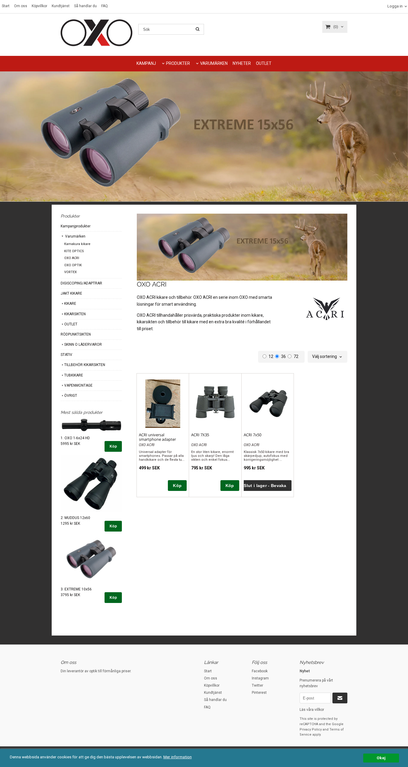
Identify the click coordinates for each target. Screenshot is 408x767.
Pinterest (259, 693)
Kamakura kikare (77, 244)
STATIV (66, 355)
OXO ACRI (71, 258)
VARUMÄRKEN (214, 63)
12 (271, 356)
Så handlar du (85, 6)
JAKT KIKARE (71, 293)
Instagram (260, 678)
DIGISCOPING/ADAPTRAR (81, 283)
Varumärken (74, 236)
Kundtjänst (61, 6)
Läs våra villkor (312, 710)
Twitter (257, 685)
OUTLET (264, 63)
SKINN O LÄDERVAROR (83, 344)
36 (283, 356)
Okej (381, 757)
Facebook (260, 671)
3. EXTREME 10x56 (76, 589)
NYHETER (242, 63)
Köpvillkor (39, 6)
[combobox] (327, 356)
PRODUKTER (178, 63)
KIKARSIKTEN (75, 314)
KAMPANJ (146, 63)
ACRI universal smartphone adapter (157, 437)
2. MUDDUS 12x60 (75, 518)
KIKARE (70, 303)
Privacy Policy (311, 729)
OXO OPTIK (73, 265)
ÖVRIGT (70, 396)
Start (6, 6)
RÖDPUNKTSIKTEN (76, 334)
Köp (113, 446)
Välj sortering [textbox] (324, 356)
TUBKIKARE (73, 375)
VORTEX (70, 272)
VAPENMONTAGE (78, 385)
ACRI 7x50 (252, 434)
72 (296, 356)
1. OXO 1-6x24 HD (75, 438)
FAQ (104, 6)
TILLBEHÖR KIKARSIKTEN (84, 365)
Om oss (20, 6)
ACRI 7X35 (200, 434)
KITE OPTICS (74, 251)
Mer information (177, 756)
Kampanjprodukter (76, 226)
